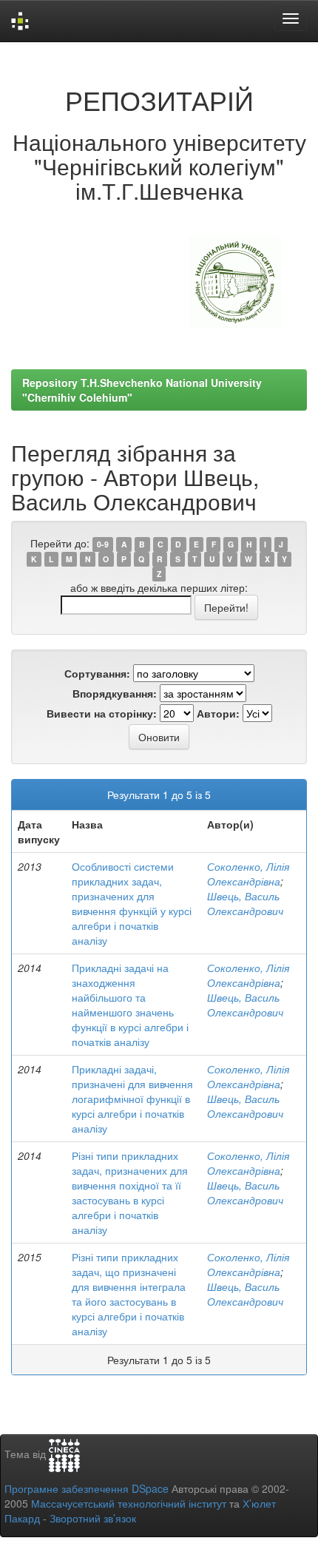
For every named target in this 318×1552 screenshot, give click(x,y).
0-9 (103, 544)
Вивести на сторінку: (102, 713)
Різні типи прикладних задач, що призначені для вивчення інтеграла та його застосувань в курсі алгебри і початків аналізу (129, 1293)
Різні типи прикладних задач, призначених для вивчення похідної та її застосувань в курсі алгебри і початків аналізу (130, 1192)
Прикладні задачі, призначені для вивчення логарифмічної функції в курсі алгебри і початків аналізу (132, 1099)
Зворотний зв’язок (93, 1518)
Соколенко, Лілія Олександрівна (248, 873)
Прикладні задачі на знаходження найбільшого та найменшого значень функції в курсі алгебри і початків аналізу (130, 1004)
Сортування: (97, 673)
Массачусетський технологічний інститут (128, 1503)
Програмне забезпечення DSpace (86, 1488)
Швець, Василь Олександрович (245, 903)
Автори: (218, 713)
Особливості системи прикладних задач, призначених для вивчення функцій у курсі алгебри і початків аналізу (132, 903)
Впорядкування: (114, 693)
